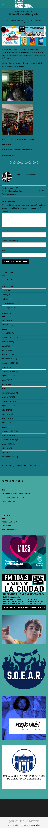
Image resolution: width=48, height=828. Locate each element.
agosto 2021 (7, 376)
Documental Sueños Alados (13, 497)
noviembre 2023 (8, 337)
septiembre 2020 (9, 401)
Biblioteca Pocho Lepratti (31, 21)
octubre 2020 (7, 397)
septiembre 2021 (9, 371)
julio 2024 (6, 320)
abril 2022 (6, 350)
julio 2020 (6, 410)
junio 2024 (6, 324)
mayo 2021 (6, 380)
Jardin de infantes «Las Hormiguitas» (24, 822)
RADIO (22, 820)
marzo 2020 (6, 427)
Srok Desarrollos (33, 825)
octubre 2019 (7, 435)
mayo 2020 (6, 418)
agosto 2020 (7, 405)
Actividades (19, 11)
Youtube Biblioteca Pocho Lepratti (16, 493)
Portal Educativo (8, 303)
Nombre (5, 230)
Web (3, 251)
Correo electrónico (10, 241)
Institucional (12, 820)
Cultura (5, 290)
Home (25, 11)
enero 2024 (6, 333)
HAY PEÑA (42, 191)
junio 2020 (6, 414)
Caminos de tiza (8, 501)
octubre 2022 (7, 342)
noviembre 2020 (8, 393)
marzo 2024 (6, 329)
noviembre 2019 (8, 431)
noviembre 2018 (8, 457)
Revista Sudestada (9, 529)
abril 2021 (6, 384)
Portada (5, 465)
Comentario (7, 211)
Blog (12, 465)
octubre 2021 (7, 367)
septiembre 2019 (9, 439)
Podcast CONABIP (9, 522)
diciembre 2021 (8, 359)
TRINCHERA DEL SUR (33, 820)
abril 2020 (6, 422)
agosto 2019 (7, 444)
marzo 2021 (6, 388)
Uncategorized (8, 307)
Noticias (30, 11)
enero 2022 (6, 354)
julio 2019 (6, 448)
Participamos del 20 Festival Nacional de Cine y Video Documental (13, 191)
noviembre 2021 (8, 363)
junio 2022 (6, 346)
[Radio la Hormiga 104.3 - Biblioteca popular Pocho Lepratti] (24, 4)
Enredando (6, 525)
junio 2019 (6, 452)
